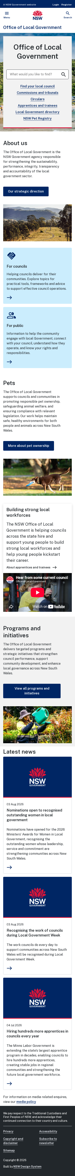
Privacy (8, 1131)
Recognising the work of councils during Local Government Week (35, 932)
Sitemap (9, 1150)
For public (15, 325)
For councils (17, 266)
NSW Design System (27, 1166)
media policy (26, 1102)
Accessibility (48, 1131)
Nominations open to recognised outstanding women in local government (34, 815)
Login (56, 4)
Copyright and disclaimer (13, 1141)
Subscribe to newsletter (48, 1141)
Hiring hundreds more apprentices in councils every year (37, 1033)
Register (66, 4)
